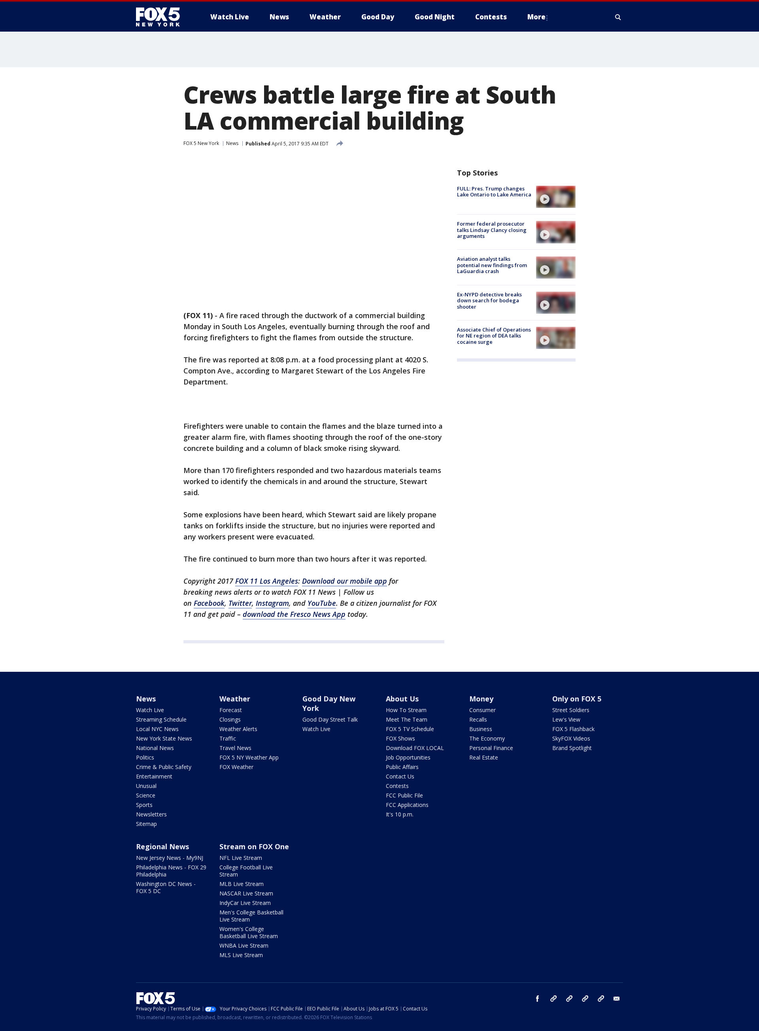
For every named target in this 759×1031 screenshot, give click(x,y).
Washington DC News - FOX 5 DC (166, 887)
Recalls (478, 719)
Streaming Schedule (161, 719)
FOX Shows (400, 738)
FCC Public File (404, 795)
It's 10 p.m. (399, 814)
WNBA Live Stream (243, 945)
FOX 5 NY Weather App (249, 757)
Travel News (235, 748)
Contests (397, 786)
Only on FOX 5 (576, 698)
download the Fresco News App (294, 614)
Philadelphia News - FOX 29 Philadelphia (171, 870)
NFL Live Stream (240, 857)
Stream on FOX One (254, 846)
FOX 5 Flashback (573, 729)
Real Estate (483, 757)
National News (155, 748)
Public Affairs (402, 767)
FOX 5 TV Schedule (410, 729)
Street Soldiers (570, 710)
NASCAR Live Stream (246, 893)
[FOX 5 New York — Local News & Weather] (162, 17)
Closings (230, 719)
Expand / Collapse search (618, 17)
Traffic (227, 738)
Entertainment (154, 776)
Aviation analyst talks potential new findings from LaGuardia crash (492, 265)
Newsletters (151, 814)
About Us (402, 698)
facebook (537, 998)
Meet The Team (406, 719)
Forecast (230, 710)
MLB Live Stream (241, 884)
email (616, 998)
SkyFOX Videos (571, 738)
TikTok (569, 998)
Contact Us (400, 776)
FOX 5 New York (201, 143)
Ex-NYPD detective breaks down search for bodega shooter (489, 300)
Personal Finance (491, 748)
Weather (234, 698)
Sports (144, 805)
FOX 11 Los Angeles (266, 581)
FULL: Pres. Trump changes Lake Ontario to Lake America (494, 191)
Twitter (240, 603)
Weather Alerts (238, 729)
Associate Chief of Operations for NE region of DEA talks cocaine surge (494, 335)
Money (481, 698)
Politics (145, 757)
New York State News (164, 738)
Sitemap (146, 823)
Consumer (482, 710)
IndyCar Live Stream (245, 903)
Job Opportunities (408, 757)
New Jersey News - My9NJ (169, 857)
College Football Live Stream (246, 870)
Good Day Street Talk (330, 719)
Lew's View (566, 719)
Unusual (146, 786)
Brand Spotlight (572, 748)
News (232, 143)
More (536, 16)
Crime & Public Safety (163, 767)
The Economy (487, 738)
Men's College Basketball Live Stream (251, 915)
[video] (556, 197)
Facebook (209, 603)
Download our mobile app (344, 581)
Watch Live (150, 710)
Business (480, 729)
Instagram (272, 603)
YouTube (322, 603)
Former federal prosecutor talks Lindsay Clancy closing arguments (492, 229)
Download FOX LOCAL (415, 748)
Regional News (162, 846)
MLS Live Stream (241, 955)
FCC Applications (407, 805)
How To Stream (406, 710)
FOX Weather (236, 767)
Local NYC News (157, 729)
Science (145, 795)
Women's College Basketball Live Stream (248, 932)
